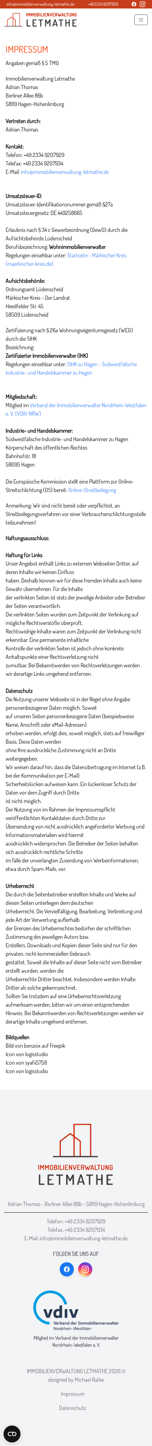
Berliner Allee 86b (63, 1203)
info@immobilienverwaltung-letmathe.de (65, 171)
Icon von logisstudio (27, 1054)
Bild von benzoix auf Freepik (35, 1045)
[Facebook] (134, 4)
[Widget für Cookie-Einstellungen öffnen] (12, 1433)
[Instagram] (142, 4)
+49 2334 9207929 (85, 1221)
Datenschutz (72, 1407)
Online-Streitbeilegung (92, 489)
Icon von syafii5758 (26, 1062)
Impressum (72, 1393)
